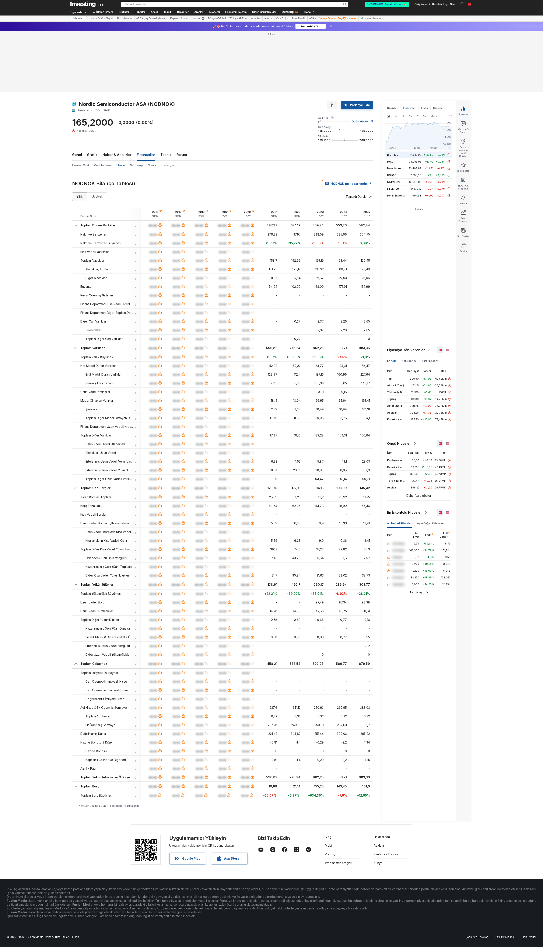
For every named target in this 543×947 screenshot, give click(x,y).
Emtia (424, 46)
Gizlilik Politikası (505, 875)
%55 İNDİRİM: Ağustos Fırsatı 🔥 (387, 4)
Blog (328, 775)
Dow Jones (394, 107)
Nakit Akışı (136, 103)
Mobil (329, 784)
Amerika (256, 18)
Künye (378, 801)
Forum (181, 93)
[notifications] (462, 4)
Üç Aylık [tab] (97, 135)
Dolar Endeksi (395, 134)
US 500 (391, 113)
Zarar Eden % (430, 299)
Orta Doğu (282, 18)
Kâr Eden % (409, 299)
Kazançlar (168, 103)
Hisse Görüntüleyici (264, 12)
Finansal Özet (80, 103)
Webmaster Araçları (338, 801)
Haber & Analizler (117, 93)
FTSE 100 (393, 127)
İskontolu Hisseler (370, 18)
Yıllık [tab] (80, 135)
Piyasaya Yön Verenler (406, 288)
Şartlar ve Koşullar (477, 875)
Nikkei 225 (393, 120)
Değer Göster (360, 60)
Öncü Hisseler (399, 382)
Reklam (379, 784)
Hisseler (78, 18)
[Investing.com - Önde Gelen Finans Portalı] (87, 4)
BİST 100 (392, 93)
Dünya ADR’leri (217, 18)
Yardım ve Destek (386, 793)
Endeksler (409, 46)
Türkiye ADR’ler (239, 18)
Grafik (92, 93)
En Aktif (391, 299)
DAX (390, 100)
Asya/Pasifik (299, 18)
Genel (77, 93)
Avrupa (268, 18)
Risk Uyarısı (529, 875)
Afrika (312, 18)
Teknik (165, 93)
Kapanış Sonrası (179, 18)
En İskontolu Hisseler (404, 451)
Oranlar (152, 103)
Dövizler (392, 46)
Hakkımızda (382, 775)
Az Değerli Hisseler (399, 462)
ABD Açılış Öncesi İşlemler (151, 18)
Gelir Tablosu (102, 103)
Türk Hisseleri (125, 18)
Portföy (330, 793)
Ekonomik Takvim (236, 12)
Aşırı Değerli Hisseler (430, 462)
